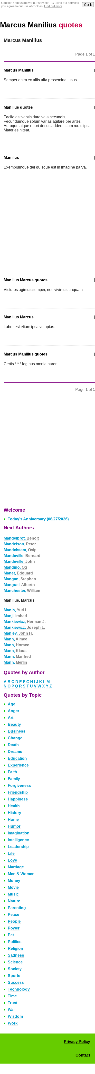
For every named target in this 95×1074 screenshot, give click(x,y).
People (14, 921)
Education (17, 758)
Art (10, 718)
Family (14, 779)
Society (15, 969)
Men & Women (21, 874)
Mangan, (20, 579)
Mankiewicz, (25, 622)
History (14, 813)
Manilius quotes (18, 107)
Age (11, 704)
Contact (83, 1055)
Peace (13, 914)
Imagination (18, 833)
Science (15, 962)
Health (14, 806)
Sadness (16, 955)
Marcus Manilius (41, 25)
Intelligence (18, 840)
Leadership (18, 847)
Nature (14, 901)
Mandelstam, (20, 550)
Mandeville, (22, 556)
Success (16, 982)
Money (14, 881)
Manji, (15, 616)
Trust (12, 1003)
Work (13, 1023)
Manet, (18, 573)
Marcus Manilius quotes (26, 354)
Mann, (15, 639)
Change (15, 738)
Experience (18, 765)
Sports (14, 976)
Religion (15, 948)
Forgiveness (19, 785)
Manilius (11, 157)
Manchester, (22, 591)
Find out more (53, 6)
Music (13, 894)
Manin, (15, 610)
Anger (13, 711)
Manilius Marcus (19, 317)
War (11, 1010)
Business (16, 731)
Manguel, (19, 585)
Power (13, 928)
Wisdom (15, 1016)
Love (12, 860)
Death (13, 745)
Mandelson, (20, 544)
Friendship (18, 792)
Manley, (18, 633)
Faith (12, 772)
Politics (14, 942)
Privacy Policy (77, 1042)
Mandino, (15, 567)
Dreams (15, 752)
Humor (14, 826)
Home (13, 819)
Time (12, 996)
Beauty (14, 724)
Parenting (17, 908)
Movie (13, 887)
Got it (88, 5)
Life (11, 853)
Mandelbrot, (21, 538)
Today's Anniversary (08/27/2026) (38, 519)
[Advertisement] (45, 229)
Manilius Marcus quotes (26, 280)
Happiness (18, 799)
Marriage (16, 867)
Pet (11, 935)
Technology (19, 989)
